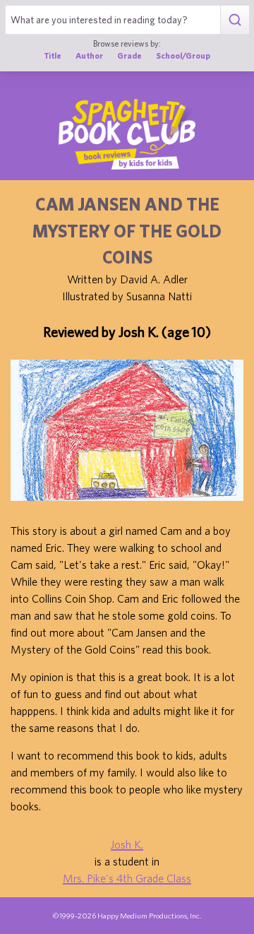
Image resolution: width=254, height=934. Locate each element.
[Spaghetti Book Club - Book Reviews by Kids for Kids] (127, 134)
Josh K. (127, 844)
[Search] (234, 20)
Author (89, 55)
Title (52, 55)
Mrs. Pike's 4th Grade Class (127, 878)
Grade (129, 55)
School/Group (183, 55)
